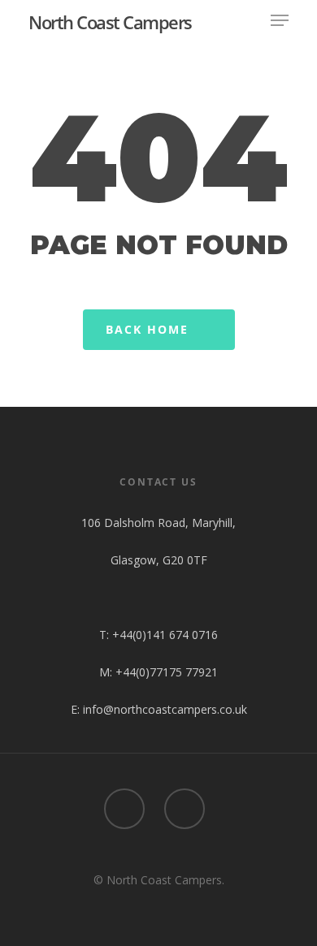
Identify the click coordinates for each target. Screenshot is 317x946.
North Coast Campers (110, 22)
